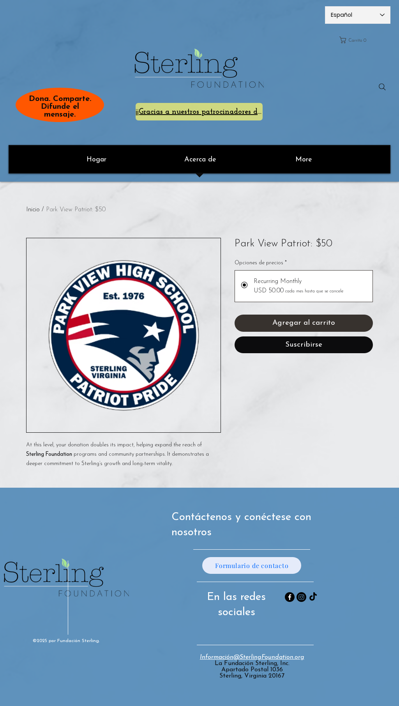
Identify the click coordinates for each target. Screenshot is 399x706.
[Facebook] (290, 597)
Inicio (33, 210)
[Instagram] (301, 597)
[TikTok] (313, 597)
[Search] (382, 87)
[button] (362, 40)
